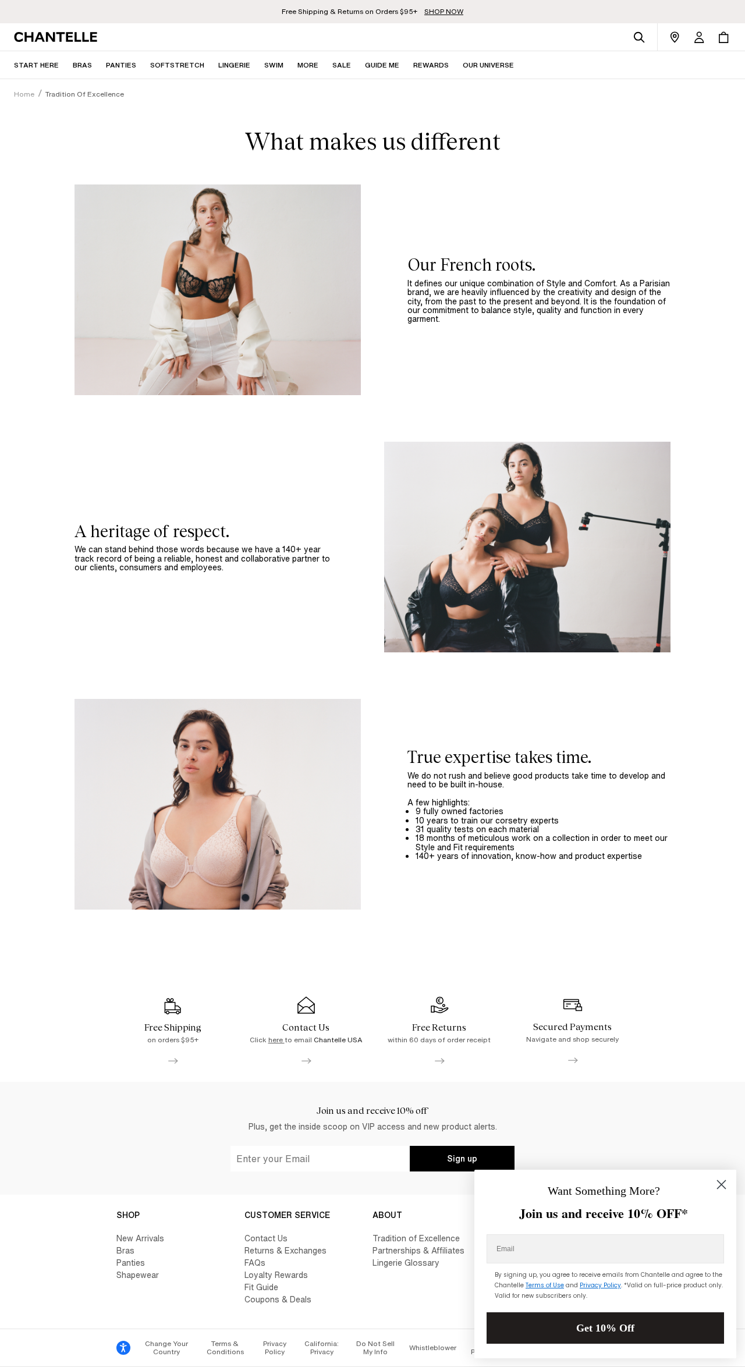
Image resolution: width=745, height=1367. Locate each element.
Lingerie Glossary (405, 1262)
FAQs (254, 1262)
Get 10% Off (605, 1328)
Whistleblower (432, 1347)
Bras (125, 1250)
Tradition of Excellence (416, 1238)
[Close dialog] (721, 1184)
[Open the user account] (699, 37)
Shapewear (137, 1275)
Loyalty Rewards (276, 1275)
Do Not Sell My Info (375, 1347)
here (276, 1040)
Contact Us (266, 1238)
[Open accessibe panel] (123, 1348)
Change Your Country (166, 1347)
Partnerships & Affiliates (418, 1250)
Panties (130, 1262)
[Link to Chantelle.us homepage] (57, 37)
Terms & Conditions (225, 1347)
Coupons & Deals (277, 1299)
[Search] (639, 37)
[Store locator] (674, 37)
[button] (307, 65)
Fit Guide (261, 1287)
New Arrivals (140, 1238)
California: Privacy (321, 1347)
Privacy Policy (274, 1347)
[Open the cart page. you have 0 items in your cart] (723, 37)
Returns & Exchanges (285, 1250)
